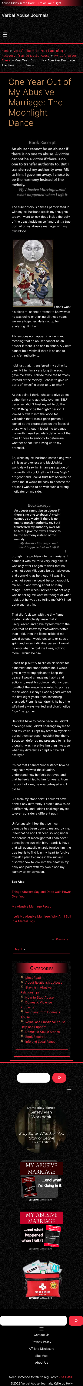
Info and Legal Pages (40, 1041)
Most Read (33, 977)
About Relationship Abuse (43, 982)
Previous (62, 939)
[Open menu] (5, 34)
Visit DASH (66, 1377)
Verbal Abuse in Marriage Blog (38, 50)
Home (5, 50)
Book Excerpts (35, 1036)
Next (18, 949)
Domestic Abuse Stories (42, 1032)
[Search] (59, 1078)
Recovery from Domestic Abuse (25, 55)
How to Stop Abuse (39, 997)
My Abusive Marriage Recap (32, 906)
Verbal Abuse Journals (25, 15)
